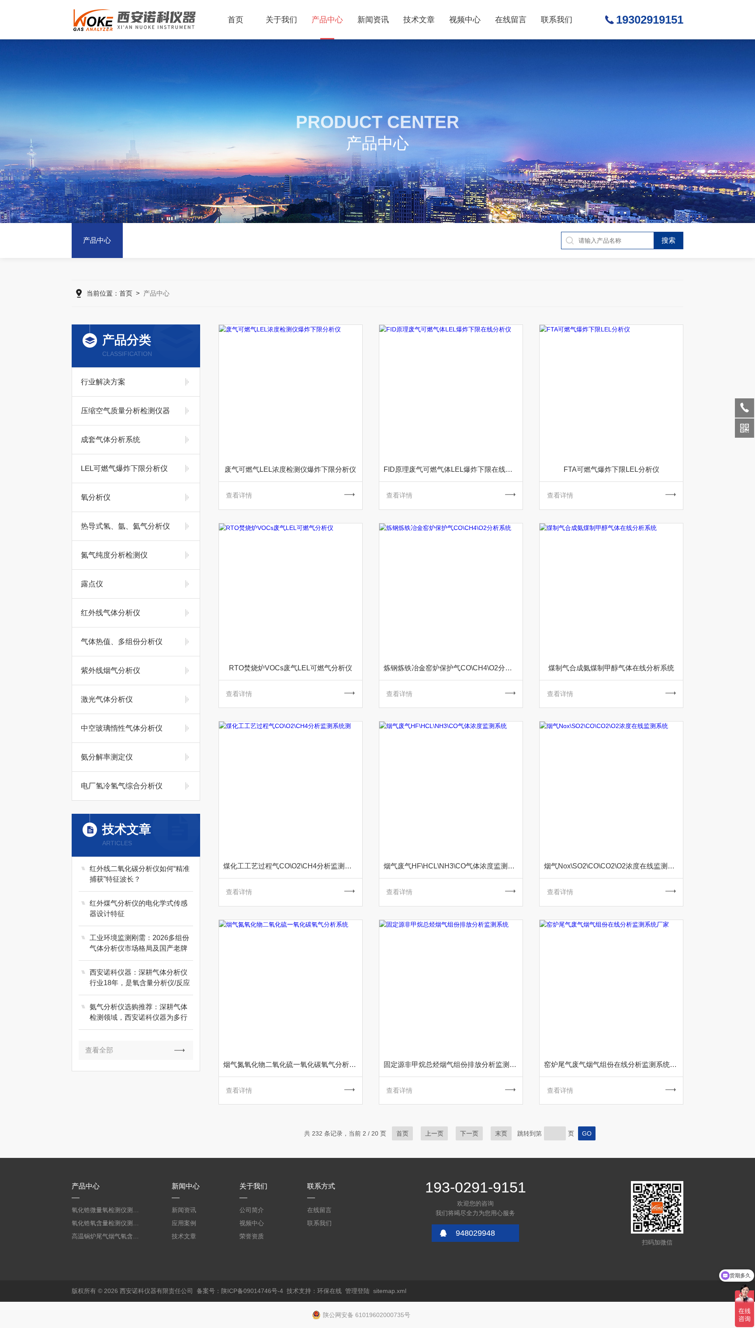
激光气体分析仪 (107, 699)
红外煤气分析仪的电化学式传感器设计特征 (138, 908)
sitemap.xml (389, 1290)
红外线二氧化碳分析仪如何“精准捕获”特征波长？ (140, 874)
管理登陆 (357, 1290)
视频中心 (465, 19)
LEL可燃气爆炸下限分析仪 (124, 468)
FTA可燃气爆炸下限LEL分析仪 (611, 469)
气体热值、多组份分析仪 (122, 642)
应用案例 (184, 1223)
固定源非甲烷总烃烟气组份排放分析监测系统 (453, 1064)
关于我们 (281, 19)
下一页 (469, 1133)
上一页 (434, 1133)
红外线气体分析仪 (110, 613)
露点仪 (92, 584)
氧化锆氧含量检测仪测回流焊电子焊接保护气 (107, 1223)
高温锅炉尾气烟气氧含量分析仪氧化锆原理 (107, 1236)
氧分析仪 (96, 497)
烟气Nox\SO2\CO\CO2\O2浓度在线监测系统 (613, 866)
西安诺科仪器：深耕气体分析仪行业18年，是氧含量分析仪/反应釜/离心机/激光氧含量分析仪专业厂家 (140, 978)
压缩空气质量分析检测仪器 (125, 411)
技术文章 (419, 19)
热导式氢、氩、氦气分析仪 (125, 526)
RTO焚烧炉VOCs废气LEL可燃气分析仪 (290, 668)
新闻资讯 (373, 19)
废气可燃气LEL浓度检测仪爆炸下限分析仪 (290, 469)
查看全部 (99, 1050)
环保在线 (329, 1290)
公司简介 (251, 1209)
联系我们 (556, 19)
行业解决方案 (103, 382)
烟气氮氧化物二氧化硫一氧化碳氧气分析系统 (292, 1064)
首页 (235, 19)
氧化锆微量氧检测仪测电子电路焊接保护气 (107, 1209)
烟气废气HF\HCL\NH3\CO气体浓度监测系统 (453, 866)
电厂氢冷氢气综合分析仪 (122, 786)
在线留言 (510, 19)
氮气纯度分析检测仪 (114, 555)
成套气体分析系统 (110, 440)
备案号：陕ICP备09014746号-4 (240, 1290)
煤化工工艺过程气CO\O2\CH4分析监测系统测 (292, 866)
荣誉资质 (251, 1236)
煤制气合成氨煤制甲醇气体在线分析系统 (611, 668)
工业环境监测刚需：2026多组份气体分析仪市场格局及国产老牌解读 (139, 944)
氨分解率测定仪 (107, 757)
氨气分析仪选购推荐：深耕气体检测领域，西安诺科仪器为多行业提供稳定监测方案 (138, 1013)
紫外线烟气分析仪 (110, 670)
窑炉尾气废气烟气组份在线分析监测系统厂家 (613, 1064)
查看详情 (239, 495)
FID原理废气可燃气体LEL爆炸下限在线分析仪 (453, 469)
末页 (501, 1133)
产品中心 (327, 19)
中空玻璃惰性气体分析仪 (122, 728)
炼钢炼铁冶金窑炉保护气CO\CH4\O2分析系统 (453, 668)
